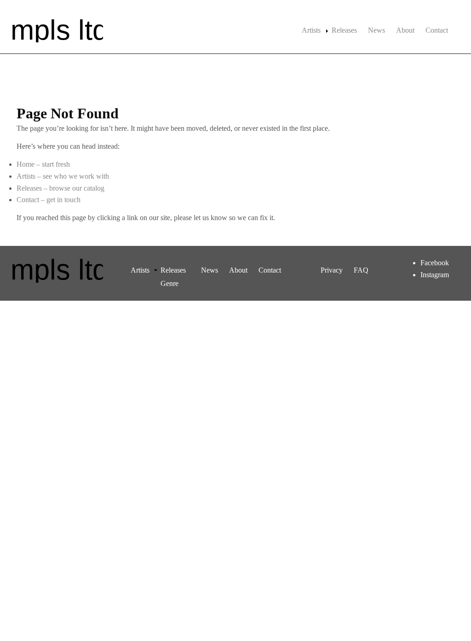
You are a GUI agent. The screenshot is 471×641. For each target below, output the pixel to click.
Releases (344, 30)
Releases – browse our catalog (60, 188)
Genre (169, 283)
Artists (311, 30)
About (405, 30)
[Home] (57, 29)
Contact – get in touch (48, 200)
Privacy (332, 270)
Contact (436, 30)
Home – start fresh (43, 164)
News (376, 30)
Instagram (434, 275)
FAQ (361, 270)
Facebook (434, 263)
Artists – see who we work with (63, 176)
